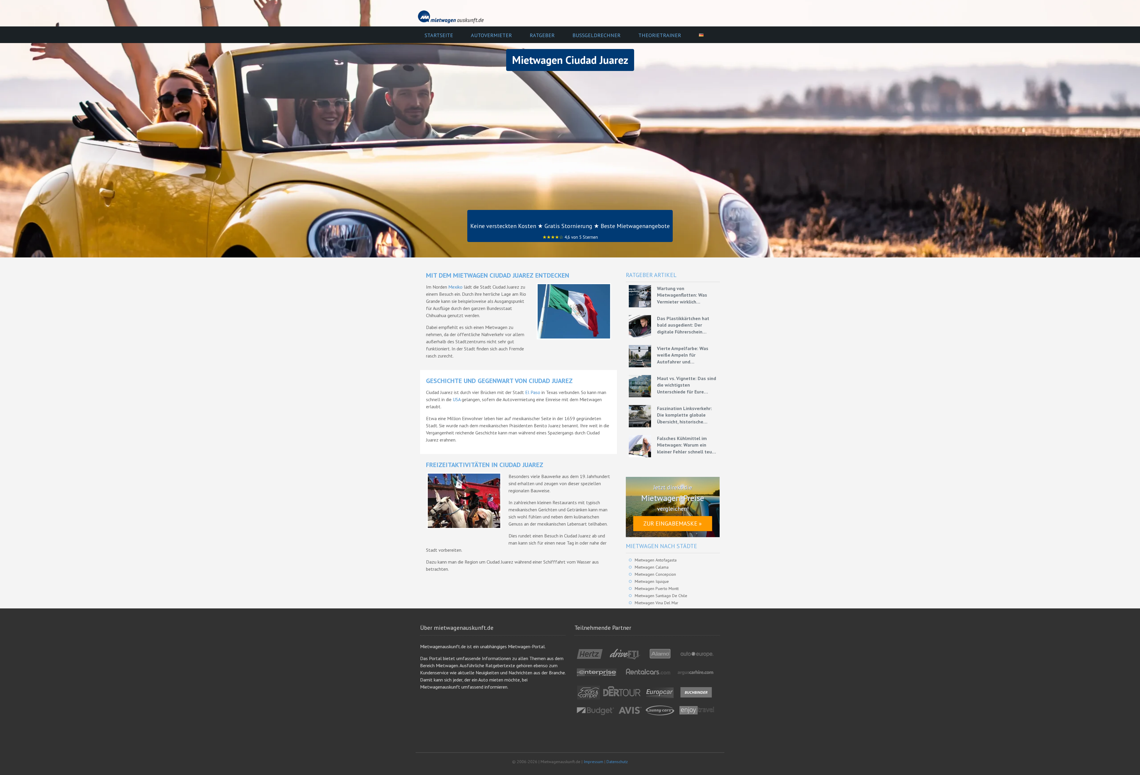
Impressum (593, 761)
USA (456, 399)
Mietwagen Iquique (652, 581)
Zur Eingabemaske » (672, 523)
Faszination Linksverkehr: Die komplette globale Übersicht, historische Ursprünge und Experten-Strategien (684, 415)
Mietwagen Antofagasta (656, 560)
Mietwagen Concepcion (655, 574)
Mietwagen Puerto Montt (657, 588)
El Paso (532, 392)
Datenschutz (617, 761)
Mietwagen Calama (652, 567)
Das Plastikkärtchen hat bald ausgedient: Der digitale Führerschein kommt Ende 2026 (683, 325)
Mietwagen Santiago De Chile (661, 595)
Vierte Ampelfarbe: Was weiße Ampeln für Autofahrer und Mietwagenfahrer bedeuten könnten (687, 355)
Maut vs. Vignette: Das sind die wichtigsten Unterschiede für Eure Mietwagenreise (686, 385)
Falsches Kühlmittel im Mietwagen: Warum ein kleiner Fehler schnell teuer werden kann (686, 445)
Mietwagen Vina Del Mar (656, 602)
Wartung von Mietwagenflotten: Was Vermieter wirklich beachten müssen (682, 295)
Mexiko (455, 287)
